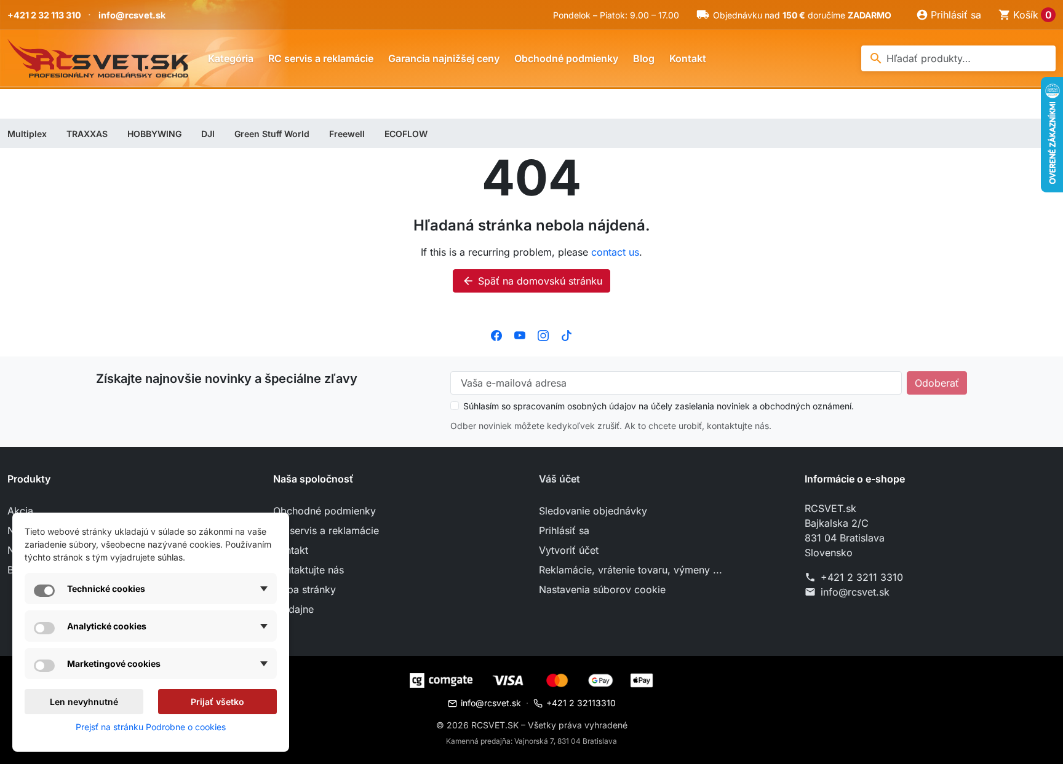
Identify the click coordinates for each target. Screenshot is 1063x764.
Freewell (347, 133)
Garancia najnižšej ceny (444, 58)
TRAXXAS (87, 133)
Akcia (20, 511)
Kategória (230, 58)
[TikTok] (566, 334)
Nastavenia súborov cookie (602, 589)
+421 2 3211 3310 (862, 577)
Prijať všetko (217, 701)
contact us (615, 252)
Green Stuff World (271, 133)
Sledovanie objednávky (593, 511)
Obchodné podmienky (566, 58)
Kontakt (687, 58)
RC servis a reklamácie (320, 58)
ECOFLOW (406, 133)
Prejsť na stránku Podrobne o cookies (151, 727)
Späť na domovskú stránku (532, 281)
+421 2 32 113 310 (44, 15)
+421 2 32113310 (581, 703)
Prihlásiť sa (564, 530)
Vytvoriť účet (569, 550)
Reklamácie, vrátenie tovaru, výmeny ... (630, 570)
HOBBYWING (154, 133)
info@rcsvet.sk (131, 15)
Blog (644, 58)
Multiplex (27, 133)
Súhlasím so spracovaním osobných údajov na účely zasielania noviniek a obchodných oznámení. (658, 406)
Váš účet (559, 479)
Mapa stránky (304, 589)
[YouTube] (519, 334)
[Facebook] (496, 334)
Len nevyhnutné (84, 701)
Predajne (293, 609)
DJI (208, 133)
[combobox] (958, 58)
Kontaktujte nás (308, 570)
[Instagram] (543, 334)
